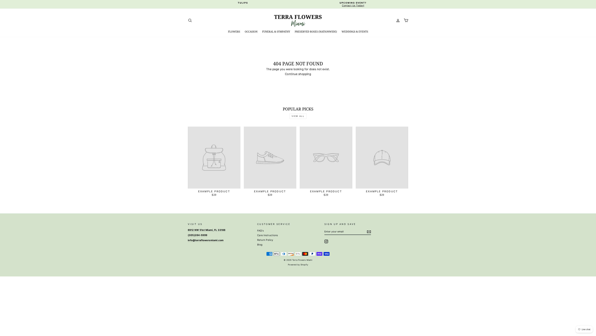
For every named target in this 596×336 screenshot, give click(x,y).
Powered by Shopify (298, 265)
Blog (259, 244)
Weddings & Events (355, 31)
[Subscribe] (369, 232)
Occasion (251, 31)
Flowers (234, 31)
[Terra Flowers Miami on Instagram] (326, 241)
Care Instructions (267, 235)
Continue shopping (298, 74)
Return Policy (265, 239)
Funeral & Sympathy (276, 31)
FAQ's (260, 230)
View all (298, 116)
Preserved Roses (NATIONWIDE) (316, 31)
